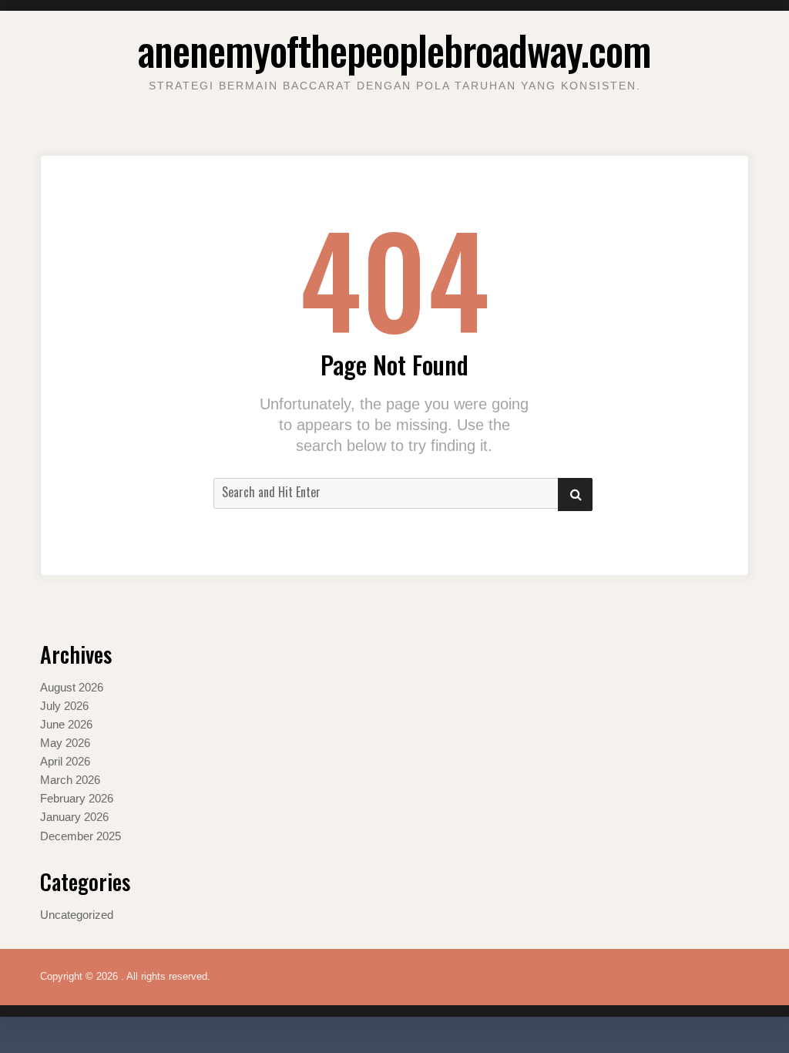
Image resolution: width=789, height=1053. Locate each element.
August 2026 (71, 687)
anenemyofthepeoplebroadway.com (394, 49)
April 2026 (65, 761)
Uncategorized (76, 914)
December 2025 (80, 836)
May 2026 (65, 742)
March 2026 (70, 779)
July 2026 (64, 705)
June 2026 (66, 724)
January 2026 (74, 816)
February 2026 (76, 798)
